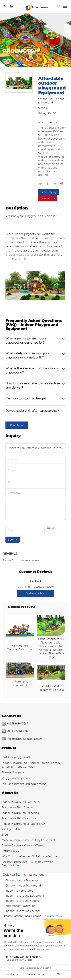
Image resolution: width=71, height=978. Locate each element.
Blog (5, 834)
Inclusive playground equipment (24, 784)
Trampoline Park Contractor (20, 807)
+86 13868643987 (17, 723)
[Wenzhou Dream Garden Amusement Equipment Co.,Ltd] (36, 7)
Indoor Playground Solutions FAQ (23, 823)
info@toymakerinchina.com (24, 738)
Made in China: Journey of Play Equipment (28, 840)
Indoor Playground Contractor (21, 802)
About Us (10, 793)
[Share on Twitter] (41, 182)
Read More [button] (17, 425)
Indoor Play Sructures (19, 890)
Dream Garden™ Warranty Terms (23, 845)
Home (8, 59)
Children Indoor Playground (23, 885)
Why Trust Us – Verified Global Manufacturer (30, 856)
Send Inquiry (48, 192)
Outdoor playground (16, 757)
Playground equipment (18, 778)
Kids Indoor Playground (20, 906)
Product (9, 748)
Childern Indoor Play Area (21, 880)
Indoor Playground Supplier (23, 900)
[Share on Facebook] (48, 182)
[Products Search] (59, 6)
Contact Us (48, 198)
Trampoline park (13, 772)
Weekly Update (11, 829)
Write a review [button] (35, 593)
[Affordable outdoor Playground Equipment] (19, 83)
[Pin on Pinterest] (61, 182)
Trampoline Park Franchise (19, 818)
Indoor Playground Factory (22, 911)
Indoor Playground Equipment (24, 895)
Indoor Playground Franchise (20, 813)
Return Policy (10, 851)
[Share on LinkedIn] (55, 182)
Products (26, 59)
